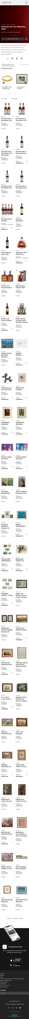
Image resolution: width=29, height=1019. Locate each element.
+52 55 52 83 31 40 (15, 1001)
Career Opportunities (5, 980)
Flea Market (3, 983)
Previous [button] (3, 82)
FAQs (1, 977)
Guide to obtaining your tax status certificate (12, 978)
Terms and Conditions (10, 1004)
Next (20, 918)
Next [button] (25, 82)
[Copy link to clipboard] (8, 59)
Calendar (2, 973)
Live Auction (8, 24)
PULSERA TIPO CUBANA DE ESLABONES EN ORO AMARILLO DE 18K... (7, 87)
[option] (7, 81)
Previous (10, 918)
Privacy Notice (20, 1004)
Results (2, 975)
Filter (5, 98)
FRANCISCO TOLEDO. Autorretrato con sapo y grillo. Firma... (21, 87)
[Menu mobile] (26, 3)
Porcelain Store (4, 982)
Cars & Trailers (4, 987)
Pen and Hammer (5, 985)
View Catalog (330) (13, 38)
